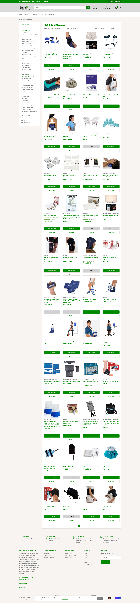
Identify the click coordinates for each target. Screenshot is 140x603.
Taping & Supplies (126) (28, 107)
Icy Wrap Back (86, 506)
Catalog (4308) (24, 30)
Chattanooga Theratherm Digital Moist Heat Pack (70, 422)
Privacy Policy (68, 553)
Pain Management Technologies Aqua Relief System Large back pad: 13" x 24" (90, 423)
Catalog (26, 14)
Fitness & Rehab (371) (27, 65)
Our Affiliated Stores (49, 557)
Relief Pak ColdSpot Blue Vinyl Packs (90, 382)
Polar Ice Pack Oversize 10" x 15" (91, 94)
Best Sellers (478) (25, 122)
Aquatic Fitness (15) (27, 37)
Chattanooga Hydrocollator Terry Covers (51, 176)
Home (20, 14)
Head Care (24, 72)
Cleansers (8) (25, 52)
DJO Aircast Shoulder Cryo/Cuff (90, 341)
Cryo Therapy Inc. (48, 419)
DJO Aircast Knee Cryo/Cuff (70, 341)
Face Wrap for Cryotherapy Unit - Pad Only (91, 135)
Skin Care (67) (25, 102)
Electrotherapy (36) (26, 63)
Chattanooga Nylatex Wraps (109, 135)
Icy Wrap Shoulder (107, 506)
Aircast (85, 297)
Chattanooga (106, 133)
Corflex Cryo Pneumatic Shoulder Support (111, 95)
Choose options (52, 65)
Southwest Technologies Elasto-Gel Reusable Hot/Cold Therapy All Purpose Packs (71, 301)
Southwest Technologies (50, 51)
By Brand (35, 14)
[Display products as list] (118, 28)
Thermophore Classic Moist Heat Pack (91, 465)
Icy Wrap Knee (66, 506)
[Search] (88, 7)
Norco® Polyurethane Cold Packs (52, 94)
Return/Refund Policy (70, 555)
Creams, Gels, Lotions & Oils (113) (29, 57)
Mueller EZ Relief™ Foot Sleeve (110, 381)
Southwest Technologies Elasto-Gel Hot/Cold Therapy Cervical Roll (111, 176)
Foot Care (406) (26, 67)
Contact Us (47, 555)
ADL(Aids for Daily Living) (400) (30, 34)
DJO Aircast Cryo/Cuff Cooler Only (52, 341)
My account (105, 8)
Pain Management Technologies (91, 51)
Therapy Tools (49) (26, 109)
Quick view (52, 69)
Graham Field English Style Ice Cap (70, 95)
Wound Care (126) (26, 115)
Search (85, 553)
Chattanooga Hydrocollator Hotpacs (69, 176)
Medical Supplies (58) (27, 85)
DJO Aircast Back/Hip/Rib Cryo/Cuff (109, 341)
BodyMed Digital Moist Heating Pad (90, 216)
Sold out (91, 146)
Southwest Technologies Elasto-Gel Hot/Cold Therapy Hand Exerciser (51, 301)
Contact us (52, 538)
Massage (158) (25, 80)
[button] (47, 219)
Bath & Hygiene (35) (27, 43)
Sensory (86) (25, 100)
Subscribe (105, 561)
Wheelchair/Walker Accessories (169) (29, 112)
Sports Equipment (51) (27, 105)
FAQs (85, 557)
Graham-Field (66, 92)
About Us (46, 553)
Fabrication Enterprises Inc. (51, 379)
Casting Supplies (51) (27, 50)
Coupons (86, 555)
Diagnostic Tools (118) (27, 61)
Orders (85, 562)
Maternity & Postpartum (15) (29, 83)
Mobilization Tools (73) (27, 87)
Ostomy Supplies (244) (27, 89)
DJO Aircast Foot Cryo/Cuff (89, 299)
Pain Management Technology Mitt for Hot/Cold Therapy (71, 465)
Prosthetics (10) (26, 96)
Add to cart (71, 65)
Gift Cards (44, 14)
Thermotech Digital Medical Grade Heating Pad (91, 53)
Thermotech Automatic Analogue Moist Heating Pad (110, 216)
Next (116, 525)
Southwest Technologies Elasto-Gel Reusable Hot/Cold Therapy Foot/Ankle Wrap (71, 54)
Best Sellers (52, 14)
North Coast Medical (49, 92)
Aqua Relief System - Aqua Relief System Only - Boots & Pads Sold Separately (111, 423)
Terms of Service (69, 560)
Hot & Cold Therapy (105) (28, 76)
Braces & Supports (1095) (28, 48)
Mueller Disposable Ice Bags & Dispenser (110, 258)
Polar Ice (85, 92)
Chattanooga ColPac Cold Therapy (52, 381)
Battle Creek (47, 213)
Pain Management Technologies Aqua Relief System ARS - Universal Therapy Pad (51, 466)
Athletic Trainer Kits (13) (28, 41)
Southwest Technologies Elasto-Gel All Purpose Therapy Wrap (51, 53)
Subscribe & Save (115, 1)
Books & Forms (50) (27, 45)
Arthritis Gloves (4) (26, 39)
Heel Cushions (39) (26, 74)
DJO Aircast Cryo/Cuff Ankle (109, 299)
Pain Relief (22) (25, 91)
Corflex (105, 92)
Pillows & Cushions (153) (28, 94)
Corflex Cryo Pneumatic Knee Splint (51, 258)
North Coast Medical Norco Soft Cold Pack (70, 135)
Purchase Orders (88, 564)
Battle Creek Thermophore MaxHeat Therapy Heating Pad (51, 216)
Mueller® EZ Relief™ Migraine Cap (52, 506)
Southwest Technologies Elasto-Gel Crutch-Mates (110, 53)
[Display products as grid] (115, 28)
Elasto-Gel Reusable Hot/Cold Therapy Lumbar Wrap (51, 135)
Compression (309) (26, 54)
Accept (100, 598)
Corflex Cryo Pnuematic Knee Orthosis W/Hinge (70, 258)
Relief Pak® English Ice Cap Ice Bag (110, 465)
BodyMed (85, 213)
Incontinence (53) (26, 78)
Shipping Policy (69, 557)
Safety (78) (24, 98)
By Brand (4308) (25, 118)
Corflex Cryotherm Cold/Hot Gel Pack (90, 176)
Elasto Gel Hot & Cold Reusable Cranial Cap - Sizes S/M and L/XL (91, 258)
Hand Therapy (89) (26, 69)
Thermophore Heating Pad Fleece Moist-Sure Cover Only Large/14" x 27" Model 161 (71, 217)
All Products (25, 32)
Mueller (105, 255)
